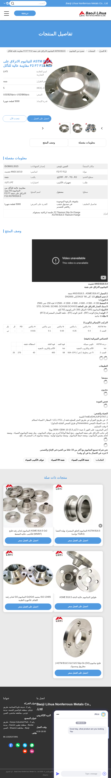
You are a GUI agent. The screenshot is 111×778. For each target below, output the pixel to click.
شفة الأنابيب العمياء (80, 460)
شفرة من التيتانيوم (76, 51)
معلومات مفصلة (87, 142)
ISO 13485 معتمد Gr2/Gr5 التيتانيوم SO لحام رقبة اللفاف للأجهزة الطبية (28, 598)
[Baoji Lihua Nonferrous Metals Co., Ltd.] (93, 13)
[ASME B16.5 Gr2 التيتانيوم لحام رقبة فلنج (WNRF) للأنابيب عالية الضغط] (28, 506)
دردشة (25, 13)
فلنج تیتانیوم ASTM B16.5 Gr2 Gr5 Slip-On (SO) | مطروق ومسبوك (78, 665)
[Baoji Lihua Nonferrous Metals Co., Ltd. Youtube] (24, 751)
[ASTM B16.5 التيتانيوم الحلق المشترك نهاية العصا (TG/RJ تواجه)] (78, 506)
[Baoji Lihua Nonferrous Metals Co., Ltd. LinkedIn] (32, 751)
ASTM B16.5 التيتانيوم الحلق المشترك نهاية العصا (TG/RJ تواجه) (78, 532)
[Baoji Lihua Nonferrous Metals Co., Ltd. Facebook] (10, 745)
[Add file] (104, 774)
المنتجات (91, 51)
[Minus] (57, 714)
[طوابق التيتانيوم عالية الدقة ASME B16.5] (78, 572)
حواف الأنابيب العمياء (34, 460)
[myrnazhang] (24, 745)
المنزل (101, 51)
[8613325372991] (32, 745)
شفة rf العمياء (57, 460)
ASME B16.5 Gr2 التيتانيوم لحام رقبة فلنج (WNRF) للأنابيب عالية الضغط (28, 532)
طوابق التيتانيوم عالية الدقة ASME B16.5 (78, 597)
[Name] (12, 3)
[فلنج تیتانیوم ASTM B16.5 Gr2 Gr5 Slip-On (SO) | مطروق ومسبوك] (78, 638)
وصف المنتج (49, 142)
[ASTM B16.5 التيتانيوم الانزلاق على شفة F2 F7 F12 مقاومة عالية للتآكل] (72, 88)
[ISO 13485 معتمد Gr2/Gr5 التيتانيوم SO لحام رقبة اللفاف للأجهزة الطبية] (28, 572)
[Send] (58, 774)
